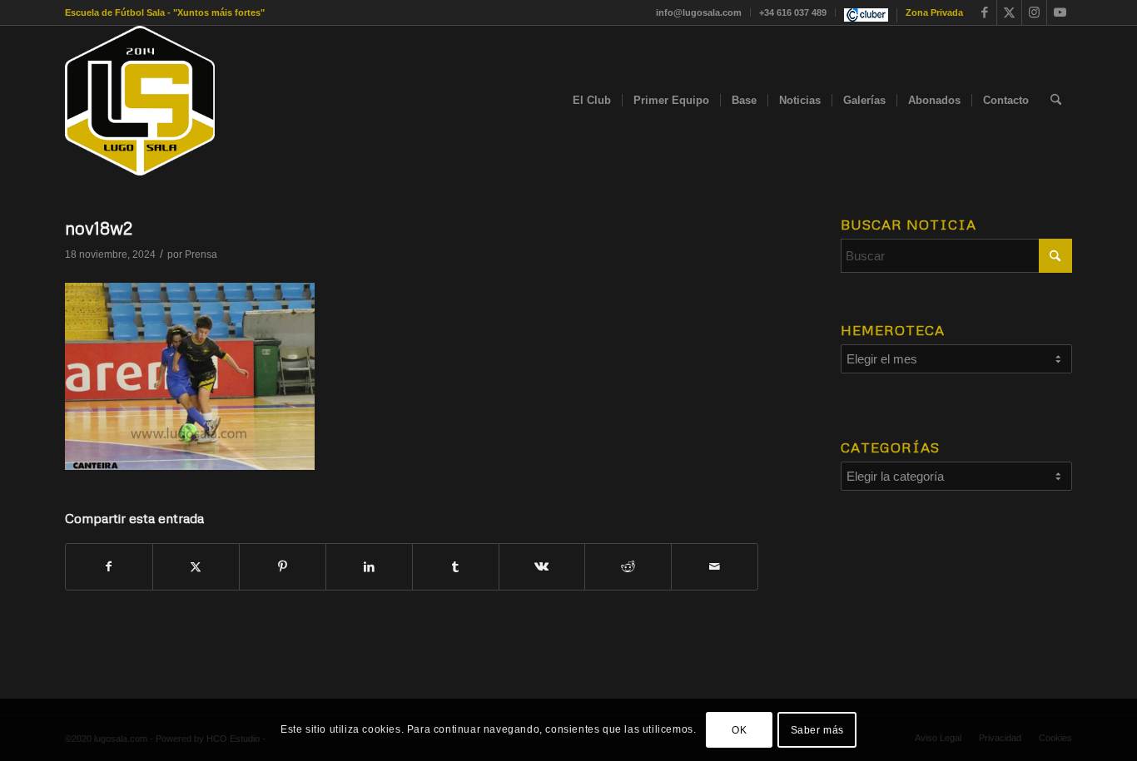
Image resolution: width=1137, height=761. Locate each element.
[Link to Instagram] (1034, 12)
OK (739, 729)
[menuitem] (699, 12)
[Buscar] (1056, 100)
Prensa (201, 254)
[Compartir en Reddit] (628, 567)
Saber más (817, 729)
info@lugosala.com (699, 12)
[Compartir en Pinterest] (282, 567)
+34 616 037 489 (793, 12)
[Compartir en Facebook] (109, 567)
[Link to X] (1009, 12)
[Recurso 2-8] (140, 100)
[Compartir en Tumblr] (456, 567)
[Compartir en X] (196, 567)
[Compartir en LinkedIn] (369, 567)
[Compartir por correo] (714, 567)
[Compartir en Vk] (542, 567)
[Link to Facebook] (984, 12)
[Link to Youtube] (1059, 12)
